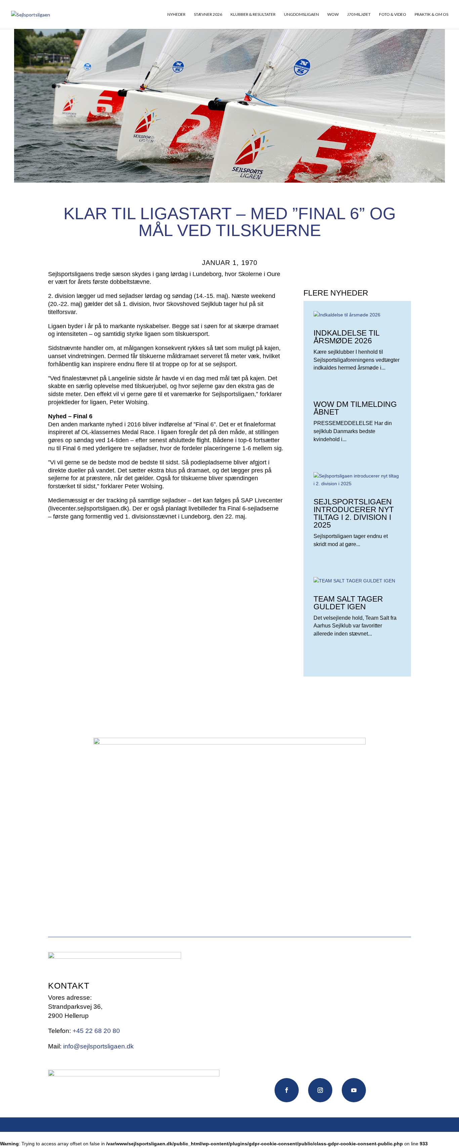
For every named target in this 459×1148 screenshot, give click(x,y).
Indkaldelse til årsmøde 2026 (346, 337)
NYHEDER (176, 14)
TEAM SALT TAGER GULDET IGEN (348, 603)
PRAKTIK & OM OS (431, 14)
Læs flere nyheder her (351, 697)
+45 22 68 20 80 (96, 1030)
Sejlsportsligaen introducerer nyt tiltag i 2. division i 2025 (354, 513)
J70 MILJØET (359, 14)
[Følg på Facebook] (287, 1090)
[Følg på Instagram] (320, 1090)
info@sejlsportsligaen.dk (98, 1046)
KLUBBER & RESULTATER (253, 14)
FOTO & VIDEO (392, 14)
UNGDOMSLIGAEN (301, 14)
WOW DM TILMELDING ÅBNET (355, 408)
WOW (333, 14)
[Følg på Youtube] (354, 1090)
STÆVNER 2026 (208, 14)
